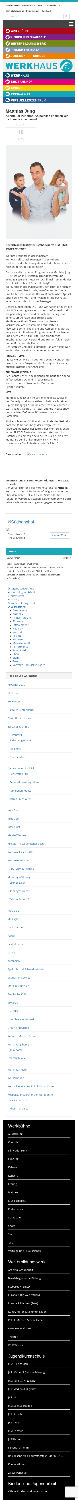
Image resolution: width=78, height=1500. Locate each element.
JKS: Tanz (13, 1422)
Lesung (17, 636)
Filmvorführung (22, 617)
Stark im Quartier (18, 986)
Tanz (15, 661)
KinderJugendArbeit (23, 592)
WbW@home (17, 1058)
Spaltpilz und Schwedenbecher (27, 969)
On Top (12, 952)
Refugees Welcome (19, 1328)
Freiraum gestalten (20, 740)
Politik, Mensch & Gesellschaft (26, 1320)
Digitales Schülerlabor (21, 710)
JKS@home (15, 1050)
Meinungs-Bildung (19, 877)
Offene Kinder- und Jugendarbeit (28, 1491)
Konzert (17, 632)
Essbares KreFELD (18, 726)
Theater (13, 1336)
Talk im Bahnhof (19, 899)
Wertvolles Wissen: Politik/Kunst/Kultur (31, 1086)
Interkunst (14, 827)
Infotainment (20, 625)
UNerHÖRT (14, 1011)
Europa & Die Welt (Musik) (24, 1295)
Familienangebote (20, 790)
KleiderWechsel (17, 835)
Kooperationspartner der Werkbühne (30, 1094)
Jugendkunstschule (22, 588)
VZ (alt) (15, 599)
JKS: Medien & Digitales (22, 1389)
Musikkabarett (21, 643)
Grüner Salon (17, 882)
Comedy (18, 614)
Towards (13, 1002)
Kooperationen (17, 1464)
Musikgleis (14, 919)
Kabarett (18, 628)
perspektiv (14, 961)
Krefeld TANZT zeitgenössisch (26, 843)
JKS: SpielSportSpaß (20, 1405)
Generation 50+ (18, 774)
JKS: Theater (15, 1431)
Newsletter (13, 5)
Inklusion (13, 818)
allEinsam (13, 693)
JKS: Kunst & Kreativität (22, 1380)
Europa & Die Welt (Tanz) (23, 1303)
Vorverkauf (28, 5)
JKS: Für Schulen (18, 1364)
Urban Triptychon (18, 1027)
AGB (39, 5)
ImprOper (14, 810)
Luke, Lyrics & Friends (21, 868)
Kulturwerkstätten (19, 860)
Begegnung (14, 701)
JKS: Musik (14, 1397)
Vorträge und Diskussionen (29, 665)
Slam (16, 657)
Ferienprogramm (18, 1447)
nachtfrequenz (17, 927)
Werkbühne (18, 606)
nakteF (12, 935)
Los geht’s (15, 748)
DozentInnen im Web (20, 718)
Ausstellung (20, 610)
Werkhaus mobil (17, 1069)
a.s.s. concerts (18, 1100)
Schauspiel (19, 650)
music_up (13, 910)
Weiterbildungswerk (23, 603)
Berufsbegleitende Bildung (24, 1278)
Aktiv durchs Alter (20, 799)
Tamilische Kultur (18, 994)
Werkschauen (16, 1078)
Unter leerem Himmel (21, 1019)
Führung (18, 621)
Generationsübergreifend (24, 782)
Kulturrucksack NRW (20, 852)
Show (16, 654)
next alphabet (16, 944)
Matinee (18, 639)
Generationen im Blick (21, 768)
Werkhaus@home (18, 1044)
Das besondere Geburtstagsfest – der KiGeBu (35, 1456)
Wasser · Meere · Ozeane (23, 1036)
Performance (20, 646)
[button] (9, 588)
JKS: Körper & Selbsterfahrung (26, 1372)
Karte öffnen (59, 535)
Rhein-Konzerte (18, 1108)
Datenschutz (52, 5)
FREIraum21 (15, 735)
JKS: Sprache (15, 1414)
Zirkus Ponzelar (17, 1472)
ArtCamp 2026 (16, 684)
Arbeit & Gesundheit (20, 1270)
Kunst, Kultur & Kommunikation (27, 1311)
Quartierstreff (17, 757)
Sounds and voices (19, 977)
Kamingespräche (19, 891)
